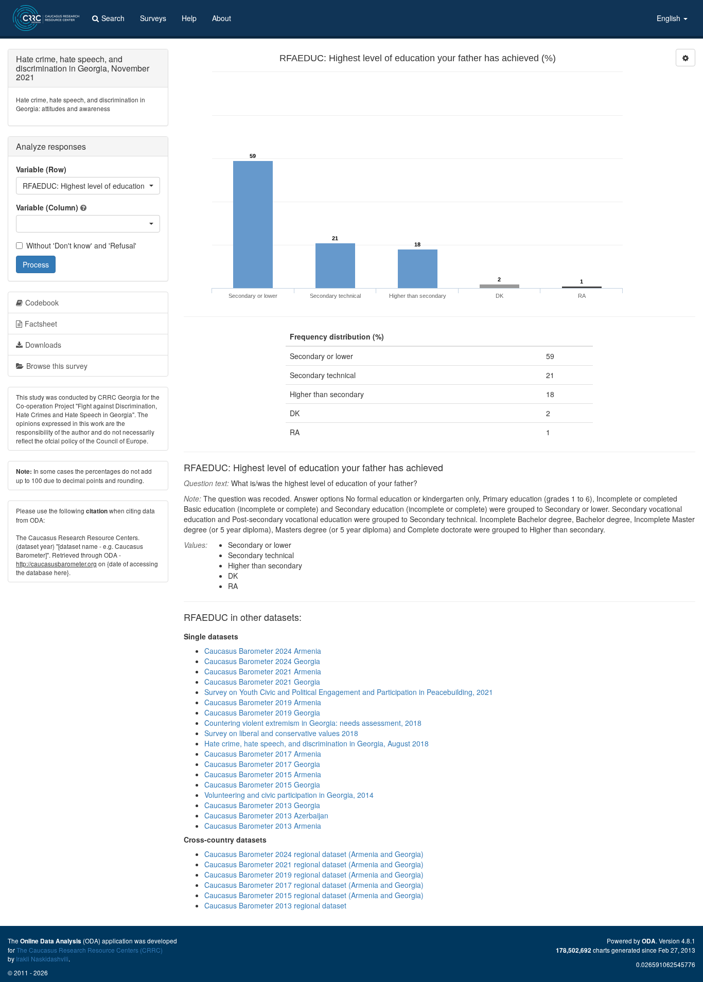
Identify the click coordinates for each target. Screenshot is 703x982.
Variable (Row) (41, 169)
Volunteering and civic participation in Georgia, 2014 (289, 795)
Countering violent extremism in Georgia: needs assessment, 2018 (312, 723)
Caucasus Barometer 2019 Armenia (262, 702)
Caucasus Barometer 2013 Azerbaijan (266, 815)
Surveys (153, 18)
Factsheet (41, 323)
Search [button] (113, 18)
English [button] (669, 18)
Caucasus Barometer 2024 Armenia (262, 651)
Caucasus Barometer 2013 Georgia (262, 805)
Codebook (42, 302)
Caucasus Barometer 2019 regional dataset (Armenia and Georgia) (314, 874)
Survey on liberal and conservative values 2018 (281, 733)
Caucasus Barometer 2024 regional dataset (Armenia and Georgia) (314, 854)
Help (189, 18)
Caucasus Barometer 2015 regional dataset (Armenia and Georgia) (314, 895)
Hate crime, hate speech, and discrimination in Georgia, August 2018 (316, 743)
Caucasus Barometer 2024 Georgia (262, 661)
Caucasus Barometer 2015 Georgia (262, 784)
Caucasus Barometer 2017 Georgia (262, 764)
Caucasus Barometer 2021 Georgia (262, 681)
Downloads (43, 345)
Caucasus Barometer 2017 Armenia (262, 753)
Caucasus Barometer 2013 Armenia (262, 825)
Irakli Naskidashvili (42, 958)
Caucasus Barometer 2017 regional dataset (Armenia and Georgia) (314, 885)
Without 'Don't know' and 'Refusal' (81, 245)
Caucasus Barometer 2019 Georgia (262, 712)
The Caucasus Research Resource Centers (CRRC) (89, 949)
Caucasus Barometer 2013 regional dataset (275, 905)
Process (36, 264)
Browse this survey (56, 366)
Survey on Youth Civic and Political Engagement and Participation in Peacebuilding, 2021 (348, 692)
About (221, 18)
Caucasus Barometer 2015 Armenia (262, 774)
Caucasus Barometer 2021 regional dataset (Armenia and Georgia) (314, 864)
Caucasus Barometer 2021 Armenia (262, 671)
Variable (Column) (47, 207)
